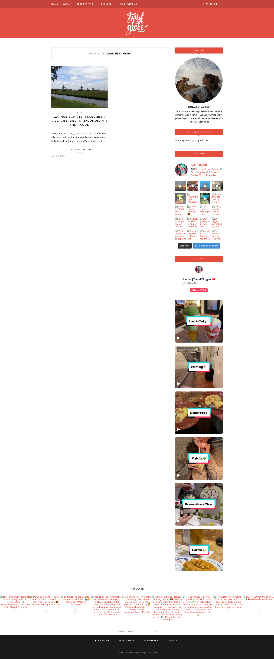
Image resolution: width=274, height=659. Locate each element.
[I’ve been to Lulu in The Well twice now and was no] (217, 235)
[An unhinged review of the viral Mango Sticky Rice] (180, 198)
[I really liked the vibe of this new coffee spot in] (217, 210)
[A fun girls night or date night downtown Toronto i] (205, 223)
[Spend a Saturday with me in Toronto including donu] (205, 235)
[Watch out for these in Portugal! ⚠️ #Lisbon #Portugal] (199, 367)
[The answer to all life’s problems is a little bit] (205, 198)
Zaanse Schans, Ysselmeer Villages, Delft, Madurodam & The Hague (79, 120)
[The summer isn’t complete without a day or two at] (180, 186)
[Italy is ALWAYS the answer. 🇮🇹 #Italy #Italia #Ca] (180, 210)
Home (54, 4)
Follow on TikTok (199, 290)
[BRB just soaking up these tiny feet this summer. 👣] (205, 186)
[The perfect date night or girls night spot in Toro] (205, 210)
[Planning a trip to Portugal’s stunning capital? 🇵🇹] (192, 198)
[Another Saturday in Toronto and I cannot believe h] (192, 235)
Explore (106, 4)
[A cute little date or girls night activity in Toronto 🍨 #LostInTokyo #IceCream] (199, 321)
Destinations (85, 4)
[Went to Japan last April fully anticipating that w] (180, 235)
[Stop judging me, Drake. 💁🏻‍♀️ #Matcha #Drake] (199, 458)
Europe (79, 112)
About (67, 4)
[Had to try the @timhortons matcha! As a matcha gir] (217, 186)
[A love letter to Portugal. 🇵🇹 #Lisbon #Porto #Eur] (192, 210)
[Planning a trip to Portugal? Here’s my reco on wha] (192, 186)
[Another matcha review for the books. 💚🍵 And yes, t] (192, 223)
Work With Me (128, 4)
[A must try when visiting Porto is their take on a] (217, 198)
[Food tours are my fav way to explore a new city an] (180, 223)
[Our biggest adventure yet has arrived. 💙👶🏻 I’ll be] (217, 223)
